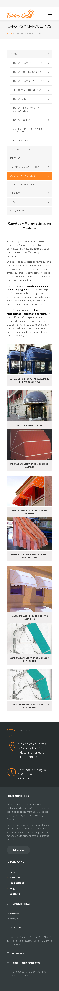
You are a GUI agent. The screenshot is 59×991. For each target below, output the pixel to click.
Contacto (15, 893)
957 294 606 (25, 730)
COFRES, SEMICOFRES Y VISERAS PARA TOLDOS (28, 130)
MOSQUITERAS (17, 210)
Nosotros (15, 877)
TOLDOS (14, 54)
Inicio (9, 33)
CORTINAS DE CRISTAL (20, 149)
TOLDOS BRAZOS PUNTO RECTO (28, 81)
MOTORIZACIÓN (20, 140)
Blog (12, 888)
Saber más (18, 849)
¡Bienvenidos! (14, 913)
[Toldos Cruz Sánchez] (27, 13)
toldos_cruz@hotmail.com (25, 962)
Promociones (17, 882)
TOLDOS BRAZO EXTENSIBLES (27, 63)
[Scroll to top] (53, 985)
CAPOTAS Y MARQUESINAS (22, 175)
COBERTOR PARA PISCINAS (22, 184)
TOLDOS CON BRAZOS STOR (27, 72)
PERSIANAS (15, 193)
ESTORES (14, 201)
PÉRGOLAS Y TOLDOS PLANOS (27, 90)
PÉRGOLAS (15, 158)
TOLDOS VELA (19, 99)
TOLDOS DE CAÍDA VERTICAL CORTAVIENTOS (26, 109)
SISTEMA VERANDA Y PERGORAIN (25, 167)
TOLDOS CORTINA (21, 119)
